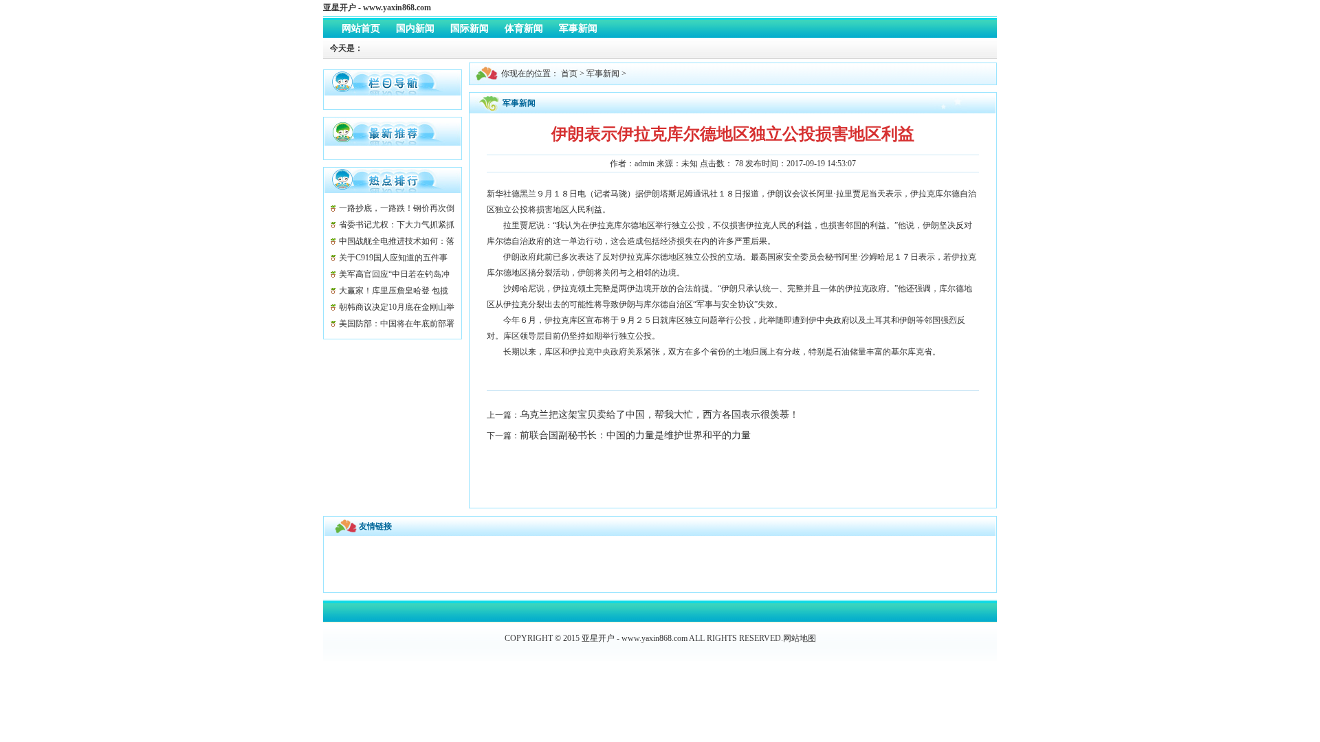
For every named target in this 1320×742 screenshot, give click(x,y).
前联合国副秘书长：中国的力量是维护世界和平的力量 (635, 435)
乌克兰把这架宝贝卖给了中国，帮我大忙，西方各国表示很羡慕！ (659, 414)
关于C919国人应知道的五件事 (393, 257)
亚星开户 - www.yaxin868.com (377, 7)
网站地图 (799, 638)
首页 (569, 73)
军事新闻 (602, 73)
